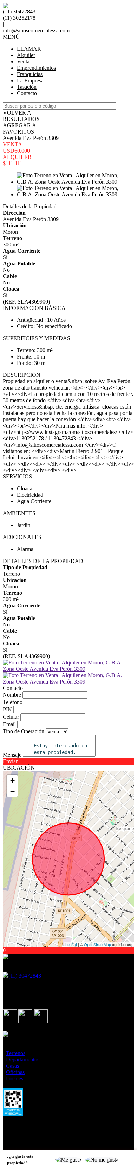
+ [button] (12, 780)
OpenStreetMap (97, 944)
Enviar (10, 761)
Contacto (27, 93)
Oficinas (15, 1072)
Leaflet (71, 944)
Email (9, 724)
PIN (7, 709)
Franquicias (30, 74)
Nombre (12, 695)
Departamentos (22, 1059)
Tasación (27, 87)
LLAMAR (29, 49)
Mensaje (12, 755)
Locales (14, 1079)
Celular (11, 717)
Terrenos (15, 1053)
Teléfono (12, 702)
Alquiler (26, 55)
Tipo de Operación (23, 731)
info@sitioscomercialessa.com (36, 30)
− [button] (12, 791)
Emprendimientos (36, 68)
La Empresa (30, 81)
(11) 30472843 (24, 976)
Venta (23, 62)
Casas (12, 1066)
